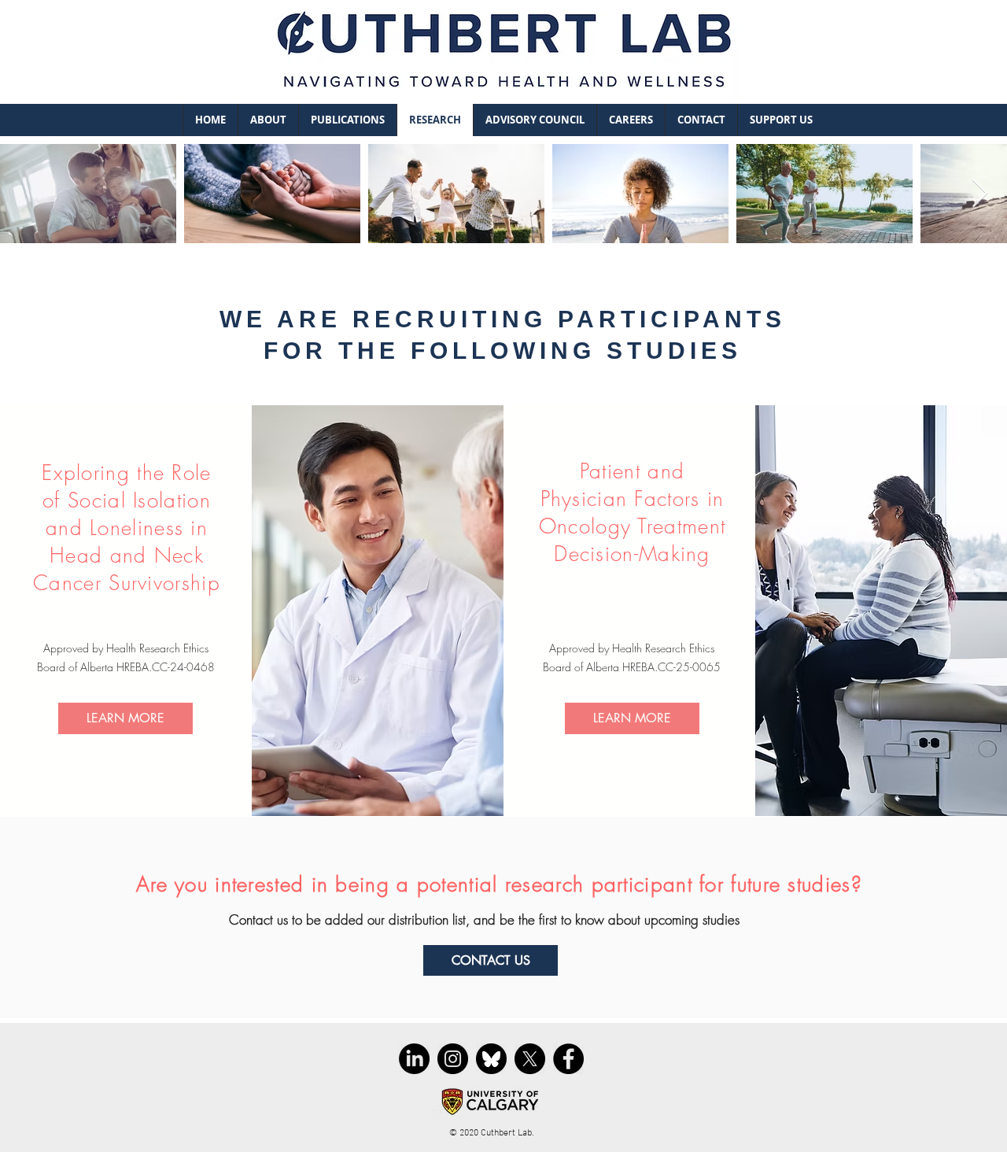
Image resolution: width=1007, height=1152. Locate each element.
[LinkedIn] (414, 1058)
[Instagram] (452, 1058)
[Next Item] (980, 194)
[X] (530, 1058)
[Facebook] (568, 1058)
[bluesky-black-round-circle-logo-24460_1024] (491, 1058)
